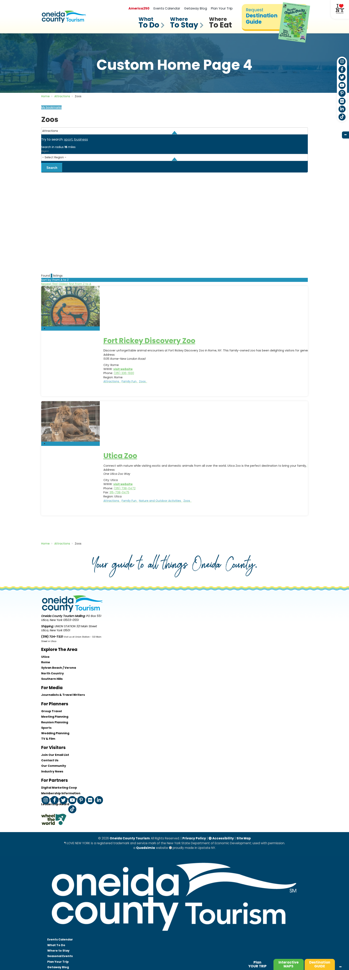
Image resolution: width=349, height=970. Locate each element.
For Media (52, 688)
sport (68, 139)
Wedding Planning (55, 733)
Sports (46, 728)
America (138, 8)
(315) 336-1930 (124, 373)
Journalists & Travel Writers (63, 695)
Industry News (52, 771)
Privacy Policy (194, 838)
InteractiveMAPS (289, 964)
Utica (45, 657)
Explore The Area (59, 649)
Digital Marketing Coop (59, 788)
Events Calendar (166, 8)
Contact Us (49, 760)
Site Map (244, 838)
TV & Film (48, 739)
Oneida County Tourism (130, 838)
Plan (257, 964)
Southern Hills (52, 679)
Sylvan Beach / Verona (58, 668)
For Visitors (53, 747)
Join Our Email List (55, 755)
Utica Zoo (120, 456)
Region (45, 151)
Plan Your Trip (222, 8)
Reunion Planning (54, 722)
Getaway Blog (195, 8)
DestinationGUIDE (319, 964)
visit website (123, 369)
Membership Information (60, 793)
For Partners (54, 780)
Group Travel (51, 711)
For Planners (54, 704)
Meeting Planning (54, 717)
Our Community (53, 766)
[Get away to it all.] (174, 935)
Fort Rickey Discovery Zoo (149, 341)
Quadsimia (145, 848)
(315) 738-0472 (125, 488)
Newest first (50, 284)
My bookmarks (51, 107)
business (81, 139)
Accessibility (223, 838)
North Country (52, 673)
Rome (45, 662)
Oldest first (67, 284)
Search (51, 167)
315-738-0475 (119, 492)
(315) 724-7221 (52, 637)
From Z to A (83, 284)
